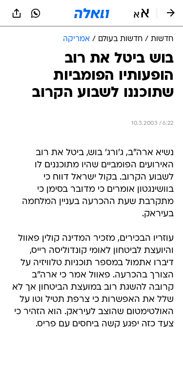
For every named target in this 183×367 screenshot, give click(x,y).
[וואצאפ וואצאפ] (36, 13)
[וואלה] (91, 13)
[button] (141, 13)
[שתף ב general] (16, 13)
